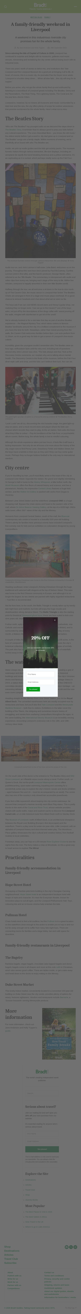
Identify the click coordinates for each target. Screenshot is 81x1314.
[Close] (55, 620)
